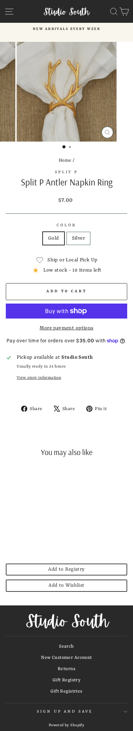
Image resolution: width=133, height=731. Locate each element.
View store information (39, 377)
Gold (53, 238)
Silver (78, 238)
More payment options (66, 328)
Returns (66, 668)
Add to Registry (66, 569)
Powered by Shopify (66, 725)
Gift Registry (66, 680)
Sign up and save (65, 711)
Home (65, 160)
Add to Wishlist (66, 585)
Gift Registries (66, 691)
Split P (66, 172)
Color (66, 225)
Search (66, 646)
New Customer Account (66, 657)
